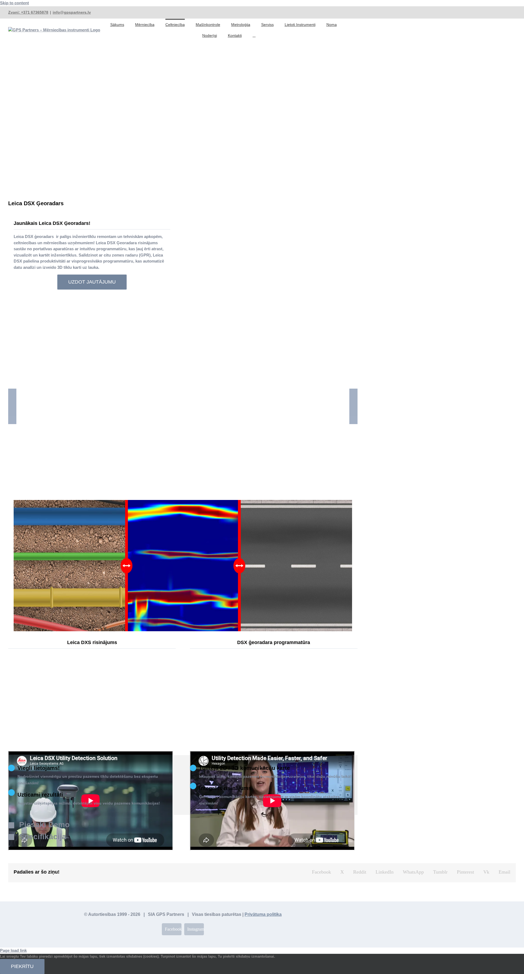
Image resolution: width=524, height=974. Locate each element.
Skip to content (14, 3)
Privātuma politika (263, 914)
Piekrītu (22, 966)
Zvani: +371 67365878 (28, 12)
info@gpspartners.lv (72, 12)
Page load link (13, 950)
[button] (254, 35)
